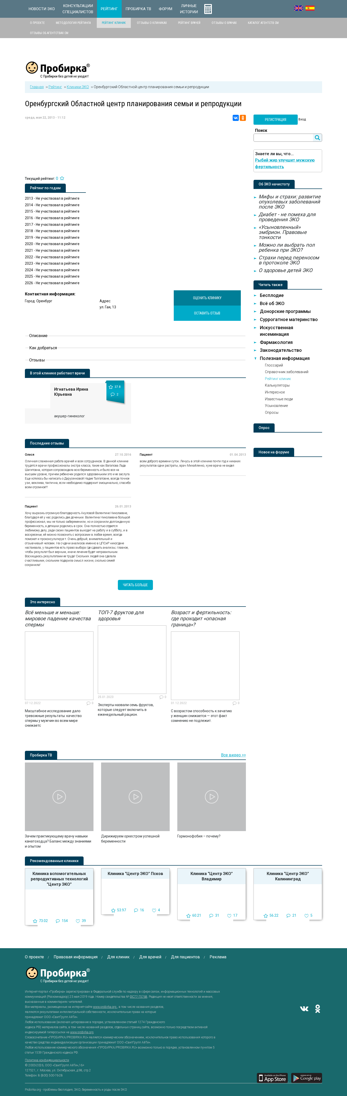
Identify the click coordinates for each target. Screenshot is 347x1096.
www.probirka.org (105, 1007)
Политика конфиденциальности (47, 1060)
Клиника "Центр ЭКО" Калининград (288, 876)
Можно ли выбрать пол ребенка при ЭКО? (287, 247)
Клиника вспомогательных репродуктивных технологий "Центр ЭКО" (59, 879)
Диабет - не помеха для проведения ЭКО (287, 217)
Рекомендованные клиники (54, 861)
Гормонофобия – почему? (198, 836)
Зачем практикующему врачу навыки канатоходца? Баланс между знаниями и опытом (58, 841)
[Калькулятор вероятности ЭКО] (208, 9)
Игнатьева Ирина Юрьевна (71, 392)
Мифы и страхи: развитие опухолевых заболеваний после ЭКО (290, 201)
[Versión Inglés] (310, 8)
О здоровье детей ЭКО (285, 270)
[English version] (298, 8)
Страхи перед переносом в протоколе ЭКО (289, 260)
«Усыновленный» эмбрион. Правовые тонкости (283, 232)
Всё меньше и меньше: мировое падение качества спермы (58, 618)
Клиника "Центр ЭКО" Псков (135, 873)
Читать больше (135, 585)
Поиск (261, 130)
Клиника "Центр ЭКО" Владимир (212, 876)
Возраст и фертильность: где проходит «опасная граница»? (201, 618)
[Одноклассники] (243, 118)
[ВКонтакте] (236, 118)
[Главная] (58, 75)
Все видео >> (233, 755)
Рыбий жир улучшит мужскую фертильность (285, 163)
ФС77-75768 (138, 996)
